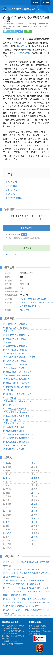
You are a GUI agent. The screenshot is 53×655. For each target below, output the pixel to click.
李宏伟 (36, 478)
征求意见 (19, 216)
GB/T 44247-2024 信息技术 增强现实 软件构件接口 (27, 588)
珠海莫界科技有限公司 (15, 449)
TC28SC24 (22, 46)
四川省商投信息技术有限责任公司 (19, 438)
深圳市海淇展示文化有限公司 (17, 350)
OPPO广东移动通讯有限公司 (17, 335)
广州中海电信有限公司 (15, 368)
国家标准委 (24, 53)
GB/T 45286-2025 (15, 255)
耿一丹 (8, 511)
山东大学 (9, 331)
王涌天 (36, 518)
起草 (12, 216)
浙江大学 (9, 390)
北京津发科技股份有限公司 (17, 361)
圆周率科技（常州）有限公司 (17, 375)
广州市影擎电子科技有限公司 (17, 412)
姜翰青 (36, 463)
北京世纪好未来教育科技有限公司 (19, 434)
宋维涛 (8, 478)
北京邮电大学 (11, 398)
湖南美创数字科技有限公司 (17, 364)
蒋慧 (7, 507)
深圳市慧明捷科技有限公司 (17, 346)
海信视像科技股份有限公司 (17, 339)
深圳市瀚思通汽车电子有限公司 (18, 372)
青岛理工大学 (11, 342)
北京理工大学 (11, 405)
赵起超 (8, 533)
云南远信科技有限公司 (15, 427)
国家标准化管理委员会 (37, 629)
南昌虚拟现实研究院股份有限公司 (19, 416)
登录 (36, 2)
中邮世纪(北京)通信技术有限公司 (19, 387)
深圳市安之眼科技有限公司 (17, 409)
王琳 (35, 504)
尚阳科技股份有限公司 (15, 431)
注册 (47, 2)
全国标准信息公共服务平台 (23, 9)
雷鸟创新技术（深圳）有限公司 (18, 401)
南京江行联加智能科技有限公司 (18, 442)
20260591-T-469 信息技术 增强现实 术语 (22, 569)
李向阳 (36, 493)
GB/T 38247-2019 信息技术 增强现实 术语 (23, 584)
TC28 (23, 43)
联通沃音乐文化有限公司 (16, 445)
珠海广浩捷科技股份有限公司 (17, 379)
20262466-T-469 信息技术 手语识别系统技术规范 (26, 599)
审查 (27, 216)
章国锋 (8, 463)
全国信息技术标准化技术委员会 (33, 299)
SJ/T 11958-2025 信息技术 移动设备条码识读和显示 (27, 580)
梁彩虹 (36, 537)
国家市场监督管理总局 (37, 626)
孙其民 (8, 529)
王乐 (7, 522)
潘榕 (35, 507)
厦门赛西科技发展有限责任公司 (18, 394)
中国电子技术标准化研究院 (17, 328)
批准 (33, 216)
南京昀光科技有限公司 (15, 423)
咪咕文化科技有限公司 (15, 353)
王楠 (35, 511)
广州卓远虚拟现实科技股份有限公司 (20, 357)
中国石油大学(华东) (13, 420)
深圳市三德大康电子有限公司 (17, 383)
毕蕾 (35, 522)
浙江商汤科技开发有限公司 (17, 324)
